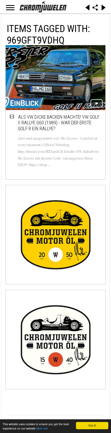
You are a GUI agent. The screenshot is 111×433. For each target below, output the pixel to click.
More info (42, 428)
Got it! (92, 425)
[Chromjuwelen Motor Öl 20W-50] (55, 234)
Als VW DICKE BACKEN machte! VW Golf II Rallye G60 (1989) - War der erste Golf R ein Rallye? (58, 122)
